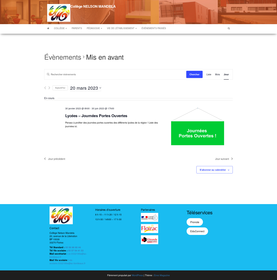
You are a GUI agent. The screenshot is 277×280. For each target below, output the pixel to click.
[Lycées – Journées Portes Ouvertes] (197, 126)
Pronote (194, 222)
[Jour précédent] (45, 87)
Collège (59, 28)
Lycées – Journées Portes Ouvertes (96, 115)
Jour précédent (56, 159)
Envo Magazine (162, 275)
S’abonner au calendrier (213, 169)
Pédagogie (94, 28)
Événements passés (154, 28)
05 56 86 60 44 (73, 247)
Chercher (194, 74)
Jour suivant (222, 159)
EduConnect (197, 231)
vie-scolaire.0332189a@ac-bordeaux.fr (67, 261)
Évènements (62, 57)
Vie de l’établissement (121, 28)
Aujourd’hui (60, 87)
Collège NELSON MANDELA (93, 6)
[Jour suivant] (49, 87)
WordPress (137, 275)
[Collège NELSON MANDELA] (48, 28)
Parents (77, 28)
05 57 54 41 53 (76, 250)
